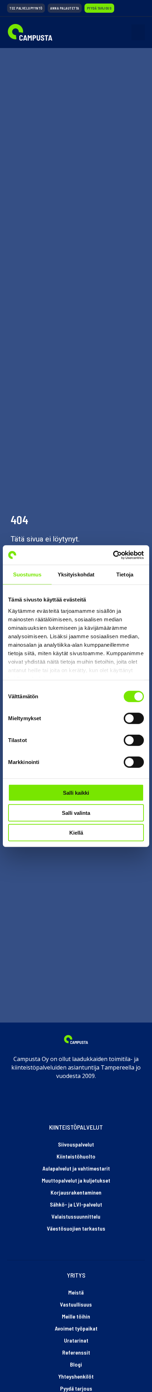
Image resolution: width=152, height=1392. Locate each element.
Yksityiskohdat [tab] (76, 574)
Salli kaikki (76, 793)
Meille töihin (76, 1316)
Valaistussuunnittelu (76, 1216)
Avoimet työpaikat (76, 1328)
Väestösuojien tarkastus (76, 1228)
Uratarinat (76, 1340)
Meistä (76, 1292)
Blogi (76, 1364)
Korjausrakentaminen (76, 1192)
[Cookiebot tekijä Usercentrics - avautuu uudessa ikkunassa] (113, 554)
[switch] (134, 718)
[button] (138, 32)
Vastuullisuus (76, 1304)
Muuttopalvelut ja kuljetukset (76, 1180)
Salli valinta (76, 813)
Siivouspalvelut (76, 1144)
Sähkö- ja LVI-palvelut (76, 1204)
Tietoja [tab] (124, 574)
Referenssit (76, 1352)
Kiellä (76, 833)
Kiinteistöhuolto (76, 1156)
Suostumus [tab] (27, 574)
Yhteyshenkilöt (76, 1376)
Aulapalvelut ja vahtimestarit (76, 1168)
